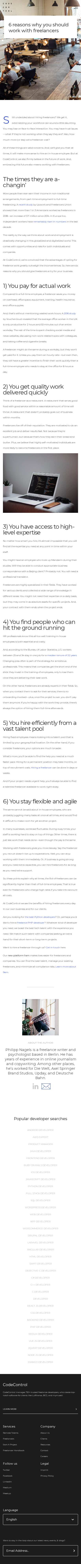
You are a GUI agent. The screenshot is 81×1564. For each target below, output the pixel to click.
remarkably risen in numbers (49, 221)
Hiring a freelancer (41, 767)
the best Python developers (40, 916)
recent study (26, 204)
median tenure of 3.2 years (62, 655)
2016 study (70, 313)
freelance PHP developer (30, 922)
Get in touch (53, 947)
